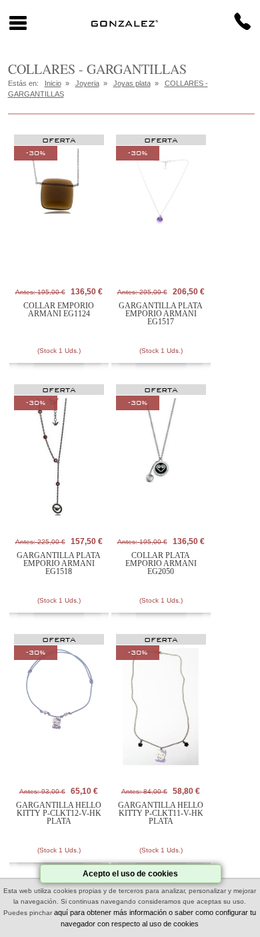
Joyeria (87, 83)
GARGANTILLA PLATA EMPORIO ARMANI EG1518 (59, 563)
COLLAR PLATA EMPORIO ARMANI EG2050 (161, 563)
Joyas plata (132, 83)
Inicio (53, 83)
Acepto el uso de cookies (130, 873)
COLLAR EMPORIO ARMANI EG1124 (58, 309)
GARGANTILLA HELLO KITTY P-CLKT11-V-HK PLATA (160, 813)
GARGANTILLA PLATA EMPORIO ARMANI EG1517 (161, 313)
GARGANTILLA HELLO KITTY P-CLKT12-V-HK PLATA (58, 813)
